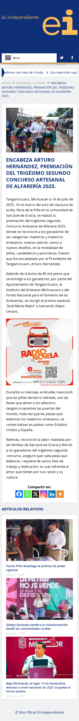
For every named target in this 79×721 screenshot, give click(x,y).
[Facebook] (19, 494)
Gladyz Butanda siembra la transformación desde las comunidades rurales (37, 627)
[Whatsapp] (27, 494)
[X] (35, 494)
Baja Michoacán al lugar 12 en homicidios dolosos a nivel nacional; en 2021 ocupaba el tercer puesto (38, 687)
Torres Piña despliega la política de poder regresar (36, 568)
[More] (60, 494)
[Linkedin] (52, 494)
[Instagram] (43, 494)
